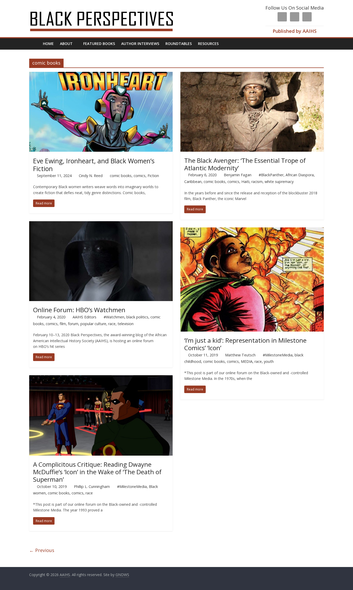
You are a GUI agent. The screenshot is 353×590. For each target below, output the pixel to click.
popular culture (93, 323)
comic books (121, 175)
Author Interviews (140, 43)
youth (269, 361)
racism (257, 181)
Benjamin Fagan (237, 174)
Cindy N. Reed (91, 175)
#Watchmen (114, 317)
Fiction (153, 175)
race (112, 323)
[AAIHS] (108, 8)
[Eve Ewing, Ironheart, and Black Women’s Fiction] (101, 75)
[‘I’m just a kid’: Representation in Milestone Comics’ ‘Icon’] (252, 230)
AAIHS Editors (84, 317)
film (63, 323)
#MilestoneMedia (278, 355)
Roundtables (178, 43)
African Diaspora (300, 174)
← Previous (41, 550)
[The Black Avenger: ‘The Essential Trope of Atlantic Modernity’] (252, 75)
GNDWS (122, 574)
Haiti (245, 181)
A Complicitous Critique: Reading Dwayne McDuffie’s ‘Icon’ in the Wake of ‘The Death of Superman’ (97, 472)
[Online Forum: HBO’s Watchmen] (101, 224)
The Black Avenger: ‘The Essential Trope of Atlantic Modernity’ (245, 164)
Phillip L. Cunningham (92, 486)
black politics (137, 317)
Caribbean (193, 181)
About (66, 43)
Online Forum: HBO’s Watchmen (79, 309)
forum (73, 323)
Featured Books (99, 43)
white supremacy (279, 181)
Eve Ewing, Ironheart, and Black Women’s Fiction (94, 164)
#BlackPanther (271, 174)
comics (139, 175)
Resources (208, 43)
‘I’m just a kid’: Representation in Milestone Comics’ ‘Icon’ (245, 344)
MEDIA (246, 361)
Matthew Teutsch (240, 355)
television (126, 323)
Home (48, 43)
